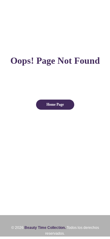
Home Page (55, 104)
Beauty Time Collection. (45, 228)
